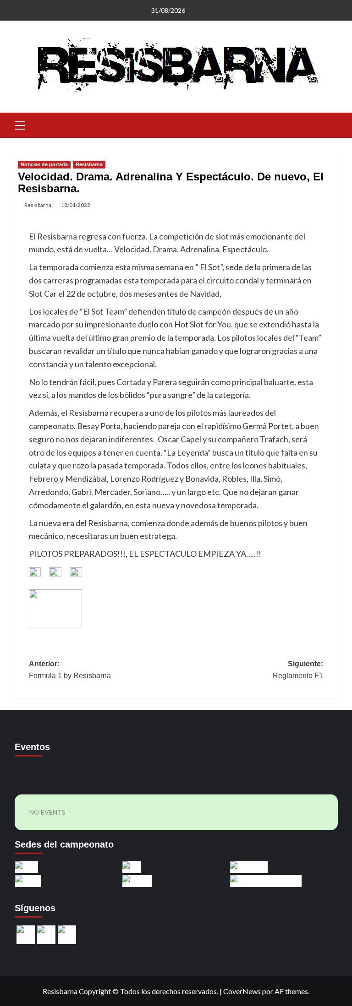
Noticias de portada (44, 164)
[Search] (330, 124)
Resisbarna (89, 164)
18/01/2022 (75, 204)
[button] (20, 124)
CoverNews (242, 991)
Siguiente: (298, 670)
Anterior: (70, 670)
